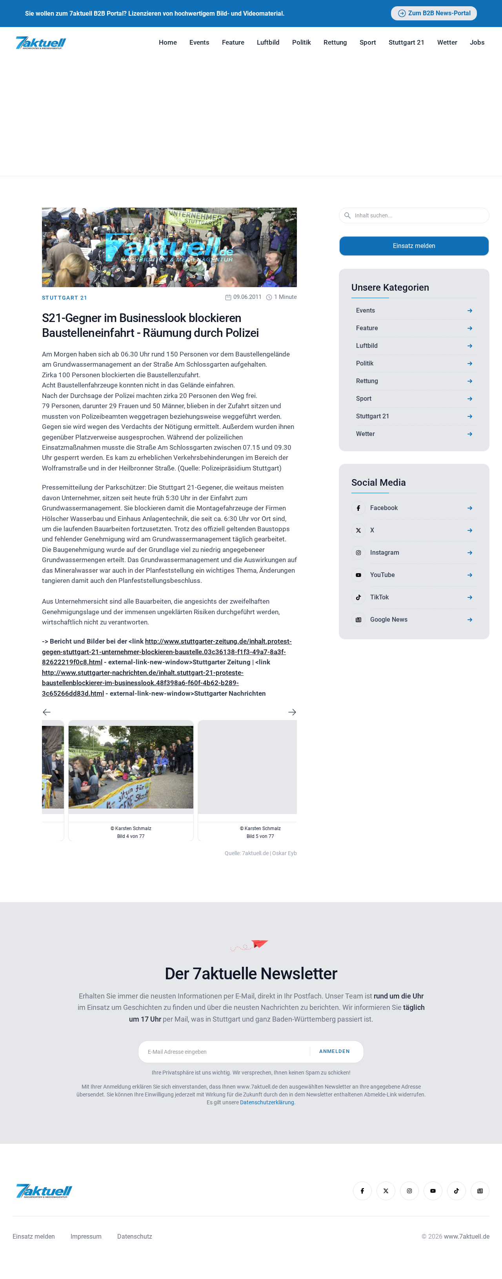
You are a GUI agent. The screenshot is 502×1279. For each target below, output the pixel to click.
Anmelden (334, 1051)
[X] (385, 1190)
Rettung (335, 42)
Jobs (477, 42)
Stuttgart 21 (407, 42)
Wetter (447, 42)
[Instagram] (409, 1190)
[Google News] (480, 1190)
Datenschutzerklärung (267, 1102)
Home (168, 42)
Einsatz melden (414, 246)
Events (199, 42)
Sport (368, 42)
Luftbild (268, 42)
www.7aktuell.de (466, 1236)
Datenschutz (134, 1236)
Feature (233, 42)
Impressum (86, 1236)
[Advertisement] (251, 117)
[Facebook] (362, 1190)
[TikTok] (456, 1190)
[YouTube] (433, 1190)
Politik (301, 42)
